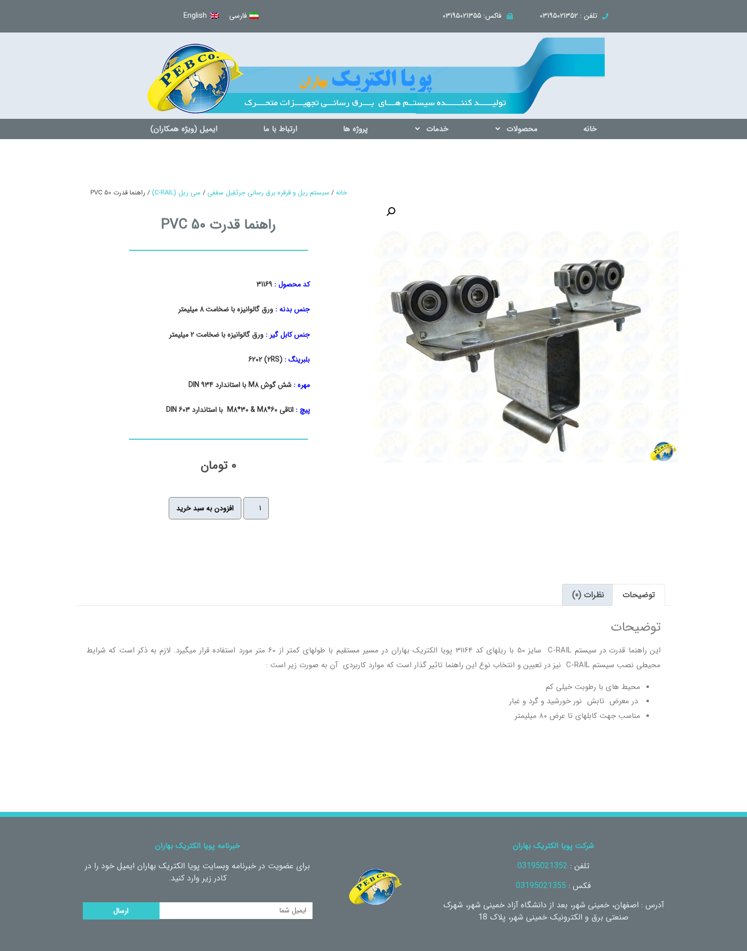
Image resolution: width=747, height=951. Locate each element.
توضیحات (638, 594)
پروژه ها (355, 129)
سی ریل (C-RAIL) (176, 192)
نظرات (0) (588, 594)
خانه (590, 129)
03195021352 (542, 866)
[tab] (638, 595)
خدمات (437, 129)
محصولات (522, 129)
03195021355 (541, 885)
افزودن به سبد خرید (205, 508)
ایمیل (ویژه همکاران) (183, 129)
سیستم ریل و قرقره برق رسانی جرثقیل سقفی (268, 192)
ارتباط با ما (280, 129)
